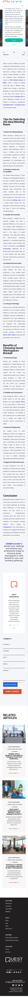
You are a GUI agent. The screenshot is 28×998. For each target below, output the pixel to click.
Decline (14, 44)
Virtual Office (8, 909)
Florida (7, 949)
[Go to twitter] (14, 628)
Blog (6, 923)
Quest (6, 920)
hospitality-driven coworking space (14, 105)
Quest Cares (8, 928)
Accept (14, 40)
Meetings (7, 911)
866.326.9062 (17, 980)
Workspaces (8, 903)
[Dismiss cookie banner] (22, 6)
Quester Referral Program (12, 940)
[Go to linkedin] (18, 625)
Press (6, 926)
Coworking (8, 906)
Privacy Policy (19, 991)
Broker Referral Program (11, 937)
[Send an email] (10, 625)
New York (7, 952)
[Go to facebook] (14, 625)
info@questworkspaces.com (15, 982)
